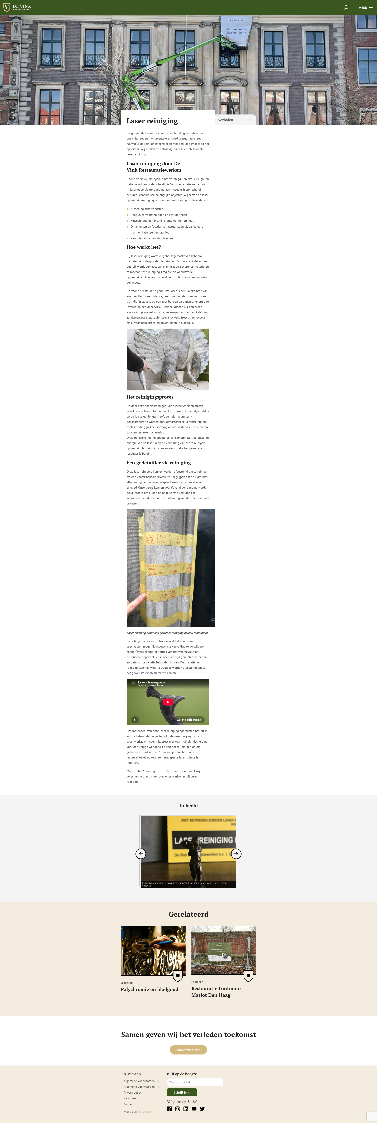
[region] (188, 852)
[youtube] (194, 1108)
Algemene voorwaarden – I (141, 1081)
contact (167, 771)
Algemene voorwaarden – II (142, 1087)
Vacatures (130, 1098)
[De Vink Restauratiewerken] (17, 10)
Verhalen (225, 119)
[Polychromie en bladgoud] (153, 974)
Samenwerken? (188, 1050)
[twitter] (202, 1108)
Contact (128, 1104)
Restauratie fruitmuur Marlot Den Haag (216, 991)
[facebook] (169, 1108)
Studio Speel (144, 1111)
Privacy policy (133, 1093)
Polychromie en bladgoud (149, 989)
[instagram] (177, 1108)
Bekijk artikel (178, 976)
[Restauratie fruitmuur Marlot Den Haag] (223, 973)
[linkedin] (185, 1108)
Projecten (198, 982)
